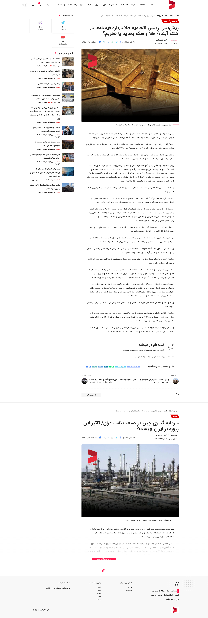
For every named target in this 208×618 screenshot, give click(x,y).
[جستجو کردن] (33, 5)
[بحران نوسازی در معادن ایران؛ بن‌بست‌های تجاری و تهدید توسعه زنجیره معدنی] (68, 97)
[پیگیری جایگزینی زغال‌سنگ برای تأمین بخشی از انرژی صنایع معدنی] (68, 187)
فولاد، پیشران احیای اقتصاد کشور (49, 83)
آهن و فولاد (56, 66)
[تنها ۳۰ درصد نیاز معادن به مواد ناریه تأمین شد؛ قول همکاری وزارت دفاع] (68, 61)
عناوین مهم (57, 137)
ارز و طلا (174, 21)
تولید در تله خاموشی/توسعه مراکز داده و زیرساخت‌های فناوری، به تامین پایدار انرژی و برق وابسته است (45, 173)
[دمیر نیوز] (175, 610)
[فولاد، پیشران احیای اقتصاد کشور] (68, 86)
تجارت (44, 66)
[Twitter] (63, 26)
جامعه (48, 180)
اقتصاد (166, 21)
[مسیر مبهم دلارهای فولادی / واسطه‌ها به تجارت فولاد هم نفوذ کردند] (68, 144)
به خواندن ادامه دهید (104, 559)
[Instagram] (40, 26)
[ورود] (48, 5)
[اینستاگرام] (36, 610)
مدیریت (174, 40)
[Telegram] (33, 610)
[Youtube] (63, 41)
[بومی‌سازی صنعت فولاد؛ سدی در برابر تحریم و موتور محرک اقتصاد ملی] (68, 157)
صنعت (39, 66)
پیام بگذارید (90, 395)
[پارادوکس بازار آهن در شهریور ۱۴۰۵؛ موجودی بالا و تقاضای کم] (68, 73)
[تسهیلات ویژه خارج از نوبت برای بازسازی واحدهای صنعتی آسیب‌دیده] (68, 130)
